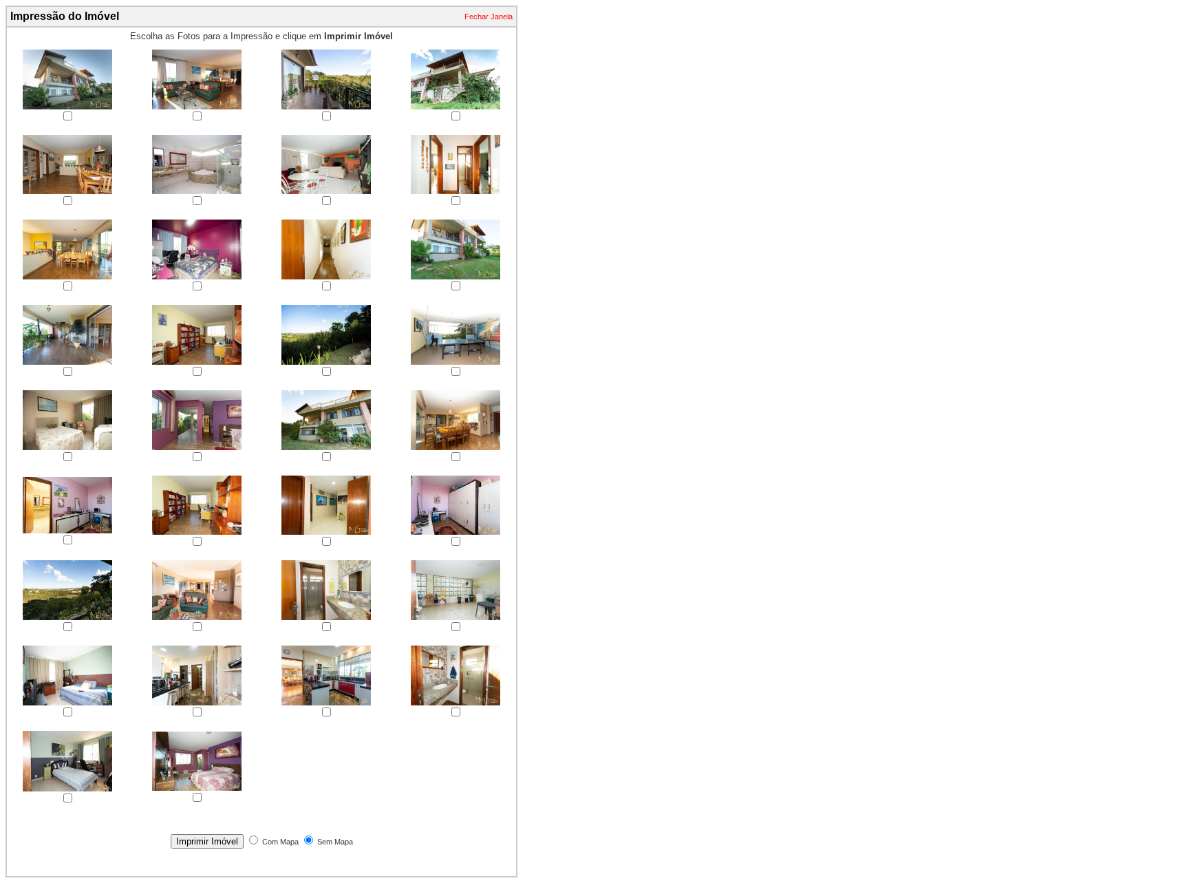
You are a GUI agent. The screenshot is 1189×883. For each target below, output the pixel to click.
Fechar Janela (488, 16)
